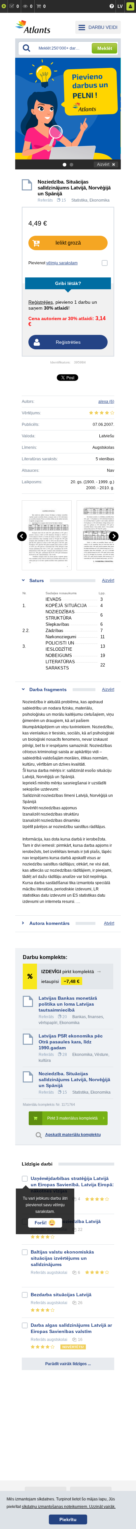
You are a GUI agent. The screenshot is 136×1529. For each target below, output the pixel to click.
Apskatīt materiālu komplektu (73, 1134)
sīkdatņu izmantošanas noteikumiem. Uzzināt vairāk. (69, 1506)
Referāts (45, 200)
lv (120, 6)
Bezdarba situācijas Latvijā (61, 1294)
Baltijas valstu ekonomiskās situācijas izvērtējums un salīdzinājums (62, 1258)
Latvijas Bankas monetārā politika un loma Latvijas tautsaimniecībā (68, 1004)
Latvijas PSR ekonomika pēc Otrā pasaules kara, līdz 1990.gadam (71, 1041)
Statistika (79, 200)
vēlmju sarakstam (62, 263)
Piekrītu (68, 1519)
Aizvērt (103, 164)
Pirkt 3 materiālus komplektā (72, 1118)
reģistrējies (40, 302)
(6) (106, 401)
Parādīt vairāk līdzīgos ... (68, 1364)
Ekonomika (99, 200)
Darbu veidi (103, 27)
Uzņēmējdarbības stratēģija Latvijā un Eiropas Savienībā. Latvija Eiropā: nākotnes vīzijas (72, 1184)
